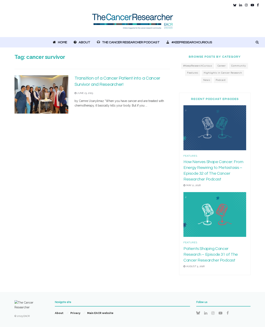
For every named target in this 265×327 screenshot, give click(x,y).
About (84, 42)
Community (238, 65)
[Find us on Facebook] (258, 5)
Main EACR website (100, 313)
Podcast (221, 80)
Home (62, 42)
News (206, 80)
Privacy (75, 313)
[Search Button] (257, 42)
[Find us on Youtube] (252, 5)
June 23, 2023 (84, 93)
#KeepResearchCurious (191, 42)
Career (222, 65)
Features (192, 72)
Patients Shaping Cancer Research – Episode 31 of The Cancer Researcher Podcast (210, 254)
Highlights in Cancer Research (223, 72)
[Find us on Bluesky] (234, 5)
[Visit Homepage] (132, 23)
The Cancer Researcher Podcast (131, 42)
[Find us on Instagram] (246, 5)
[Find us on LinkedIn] (240, 5)
